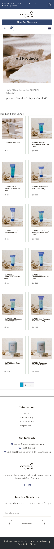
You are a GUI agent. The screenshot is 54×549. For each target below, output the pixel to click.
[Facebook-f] (24, 485)
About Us (24, 413)
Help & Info (25, 425)
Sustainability (26, 417)
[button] (50, 4)
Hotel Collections (21, 90)
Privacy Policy (27, 421)
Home (8, 90)
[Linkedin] (29, 485)
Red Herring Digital (27, 544)
